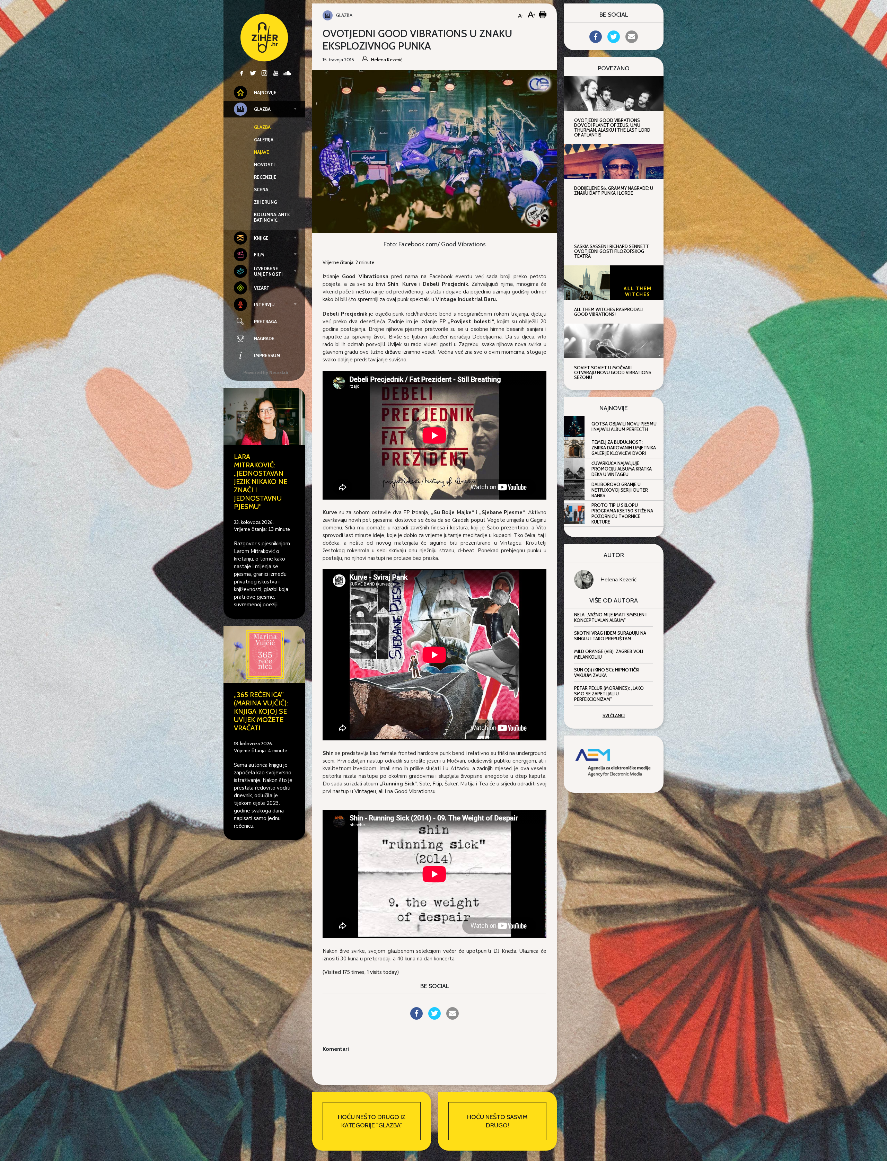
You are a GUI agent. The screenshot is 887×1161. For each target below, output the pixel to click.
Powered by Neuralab (265, 372)
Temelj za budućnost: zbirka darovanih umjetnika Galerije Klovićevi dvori (623, 447)
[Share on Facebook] (416, 1017)
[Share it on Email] (452, 1017)
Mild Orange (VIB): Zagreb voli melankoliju (608, 654)
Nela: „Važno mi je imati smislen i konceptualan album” (610, 617)
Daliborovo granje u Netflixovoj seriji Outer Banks (619, 490)
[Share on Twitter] (434, 1017)
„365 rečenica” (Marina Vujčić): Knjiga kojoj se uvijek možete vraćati (261, 711)
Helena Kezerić (618, 579)
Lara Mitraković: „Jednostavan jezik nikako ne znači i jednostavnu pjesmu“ (260, 481)
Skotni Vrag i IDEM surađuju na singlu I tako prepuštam (610, 635)
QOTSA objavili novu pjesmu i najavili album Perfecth (624, 426)
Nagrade (264, 338)
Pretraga (265, 321)
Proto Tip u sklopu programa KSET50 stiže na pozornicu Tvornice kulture (622, 513)
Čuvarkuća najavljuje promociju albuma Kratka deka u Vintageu (621, 468)
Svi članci (614, 715)
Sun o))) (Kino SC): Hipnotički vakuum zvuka (606, 672)
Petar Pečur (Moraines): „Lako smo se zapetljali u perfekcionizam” (609, 693)
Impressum (267, 355)
